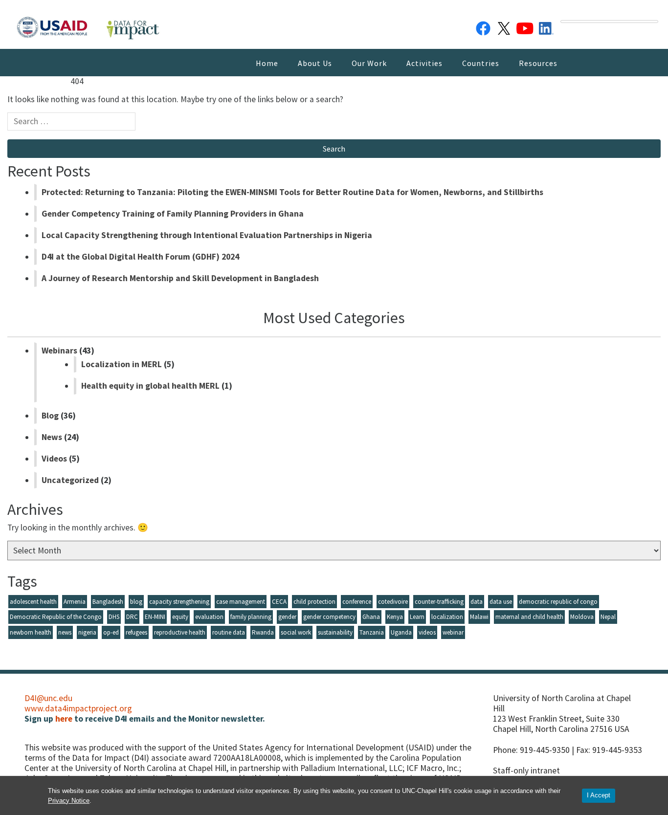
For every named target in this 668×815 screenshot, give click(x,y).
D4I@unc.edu (48, 698)
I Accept (598, 795)
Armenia (75, 601)
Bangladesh (107, 601)
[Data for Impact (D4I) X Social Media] (504, 26)
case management (240, 601)
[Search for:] (71, 123)
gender (287, 617)
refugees (136, 632)
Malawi (479, 617)
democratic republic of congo (558, 601)
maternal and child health (529, 617)
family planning (250, 617)
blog (136, 601)
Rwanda (263, 632)
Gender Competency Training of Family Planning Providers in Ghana (173, 213)
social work (296, 632)
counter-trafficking (439, 601)
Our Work (369, 63)
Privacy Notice (68, 800)
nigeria (87, 632)
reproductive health (179, 632)
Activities (424, 63)
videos (427, 632)
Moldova (582, 617)
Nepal (608, 617)
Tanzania (371, 632)
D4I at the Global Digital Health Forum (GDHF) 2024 (140, 256)
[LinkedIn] (546, 26)
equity (180, 617)
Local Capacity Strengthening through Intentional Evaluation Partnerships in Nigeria (207, 235)
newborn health (30, 632)
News (52, 437)
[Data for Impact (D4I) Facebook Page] (483, 26)
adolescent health (33, 601)
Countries (480, 63)
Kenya (395, 617)
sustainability (335, 632)
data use (501, 601)
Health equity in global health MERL (150, 385)
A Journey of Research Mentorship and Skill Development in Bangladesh (180, 278)
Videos (54, 458)
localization (447, 617)
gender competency (329, 617)
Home (267, 63)
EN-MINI (155, 617)
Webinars (59, 350)
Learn (417, 617)
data (476, 601)
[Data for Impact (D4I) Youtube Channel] (525, 26)
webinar (453, 632)
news (64, 632)
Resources (538, 63)
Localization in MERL (121, 364)
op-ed (111, 632)
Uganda (401, 632)
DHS (114, 617)
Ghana (371, 617)
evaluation (209, 617)
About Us (315, 63)
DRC (132, 617)
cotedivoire (393, 601)
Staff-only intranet (526, 770)
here (63, 718)
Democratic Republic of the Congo (56, 617)
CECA (279, 601)
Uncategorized (70, 480)
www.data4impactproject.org (78, 708)
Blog (50, 415)
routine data (228, 632)
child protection (314, 601)
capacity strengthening (179, 601)
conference (356, 601)
